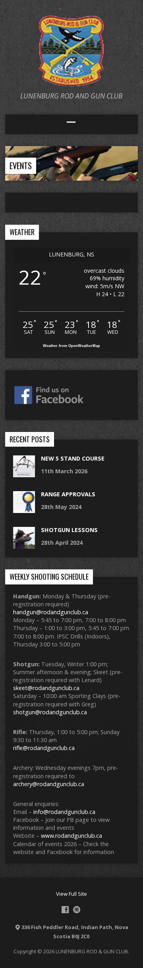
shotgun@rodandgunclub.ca (50, 712)
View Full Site (71, 893)
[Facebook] (65, 909)
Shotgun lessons (69, 530)
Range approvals (68, 494)
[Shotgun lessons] (24, 544)
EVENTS (21, 166)
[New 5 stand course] (24, 473)
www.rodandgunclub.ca (71, 835)
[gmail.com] (76, 909)
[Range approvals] (24, 509)
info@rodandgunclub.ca (64, 812)
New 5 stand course (72, 458)
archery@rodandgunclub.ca (48, 784)
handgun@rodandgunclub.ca (50, 612)
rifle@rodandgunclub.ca (44, 748)
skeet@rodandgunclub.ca (46, 688)
